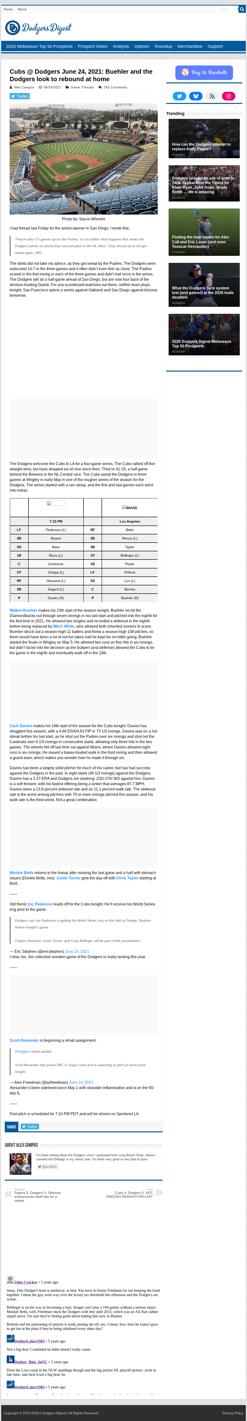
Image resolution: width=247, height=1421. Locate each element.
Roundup (163, 46)
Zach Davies (21, 726)
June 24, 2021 (77, 951)
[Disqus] (84, 1334)
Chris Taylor (127, 878)
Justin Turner (68, 878)
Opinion (141, 46)
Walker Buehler (23, 610)
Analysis (121, 46)
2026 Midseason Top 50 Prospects (39, 46)
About (22, 9)
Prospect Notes (93, 46)
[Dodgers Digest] (38, 26)
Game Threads (82, 87)
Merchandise (190, 46)
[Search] (242, 9)
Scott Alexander (24, 1040)
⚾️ (204, 73)
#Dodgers (22, 1051)
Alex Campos (24, 87)
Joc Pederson (40, 904)
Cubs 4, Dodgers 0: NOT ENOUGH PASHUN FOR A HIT (129, 1193)
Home (8, 9)
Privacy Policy (232, 1413)
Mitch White (63, 626)
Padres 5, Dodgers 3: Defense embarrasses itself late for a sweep (37, 1195)
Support (215, 46)
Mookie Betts (22, 873)
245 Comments (115, 87)
